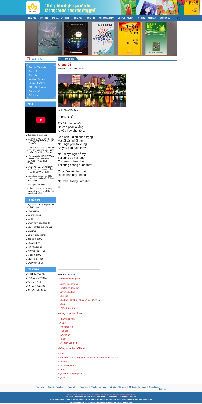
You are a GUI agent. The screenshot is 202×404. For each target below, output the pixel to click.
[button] (179, 18)
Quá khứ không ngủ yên (71, 373)
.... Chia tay (65, 335)
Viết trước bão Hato (36, 251)
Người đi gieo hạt (35, 259)
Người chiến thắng (69, 284)
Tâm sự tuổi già (67, 308)
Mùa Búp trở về (34, 243)
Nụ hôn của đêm (68, 365)
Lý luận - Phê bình (126, 18)
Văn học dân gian (106, 18)
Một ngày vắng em (68, 343)
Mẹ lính (63, 361)
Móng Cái (64, 369)
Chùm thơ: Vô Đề (35, 263)
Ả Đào (63, 323)
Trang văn (77, 18)
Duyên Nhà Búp (67, 292)
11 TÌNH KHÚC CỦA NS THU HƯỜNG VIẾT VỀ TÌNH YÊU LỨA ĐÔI (40, 141)
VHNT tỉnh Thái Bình (36, 274)
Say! (62, 354)
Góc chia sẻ (165, 18)
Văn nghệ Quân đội (36, 286)
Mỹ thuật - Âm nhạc (147, 18)
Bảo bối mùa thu (34, 239)
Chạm (62, 304)
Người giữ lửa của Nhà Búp (39, 227)
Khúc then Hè (66, 327)
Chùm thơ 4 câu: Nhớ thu (38, 223)
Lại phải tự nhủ (34, 215)
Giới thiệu (44, 18)
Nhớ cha (64, 296)
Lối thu (30, 219)
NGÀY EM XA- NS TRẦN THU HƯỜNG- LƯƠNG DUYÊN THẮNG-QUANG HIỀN (41, 169)
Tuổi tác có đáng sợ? (70, 288)
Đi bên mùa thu (34, 255)
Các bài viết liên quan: (69, 278)
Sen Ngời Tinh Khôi (36, 184)
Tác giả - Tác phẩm (60, 18)
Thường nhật (33, 211)
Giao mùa (31, 231)
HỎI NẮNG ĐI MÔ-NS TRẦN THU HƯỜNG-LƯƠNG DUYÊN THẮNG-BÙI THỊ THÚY (40, 159)
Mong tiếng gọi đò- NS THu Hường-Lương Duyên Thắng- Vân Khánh (40, 178)
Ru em (63, 339)
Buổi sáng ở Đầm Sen (37, 135)
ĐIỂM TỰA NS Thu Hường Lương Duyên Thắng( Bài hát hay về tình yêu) (40, 190)
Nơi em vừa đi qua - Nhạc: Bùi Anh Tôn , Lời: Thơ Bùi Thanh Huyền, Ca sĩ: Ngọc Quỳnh (41, 149)
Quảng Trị (64, 377)
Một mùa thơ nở (34, 247)
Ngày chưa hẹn (67, 319)
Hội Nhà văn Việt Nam (37, 278)
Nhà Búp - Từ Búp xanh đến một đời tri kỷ (80, 300)
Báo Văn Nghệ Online (37, 290)
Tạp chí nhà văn (34, 282)
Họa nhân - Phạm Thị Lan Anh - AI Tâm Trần (41, 205)
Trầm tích (64, 331)
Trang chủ (31, 18)
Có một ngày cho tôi (36, 235)
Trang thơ (90, 18)
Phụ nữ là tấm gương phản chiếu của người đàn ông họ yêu (89, 357)
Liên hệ (162, 389)
